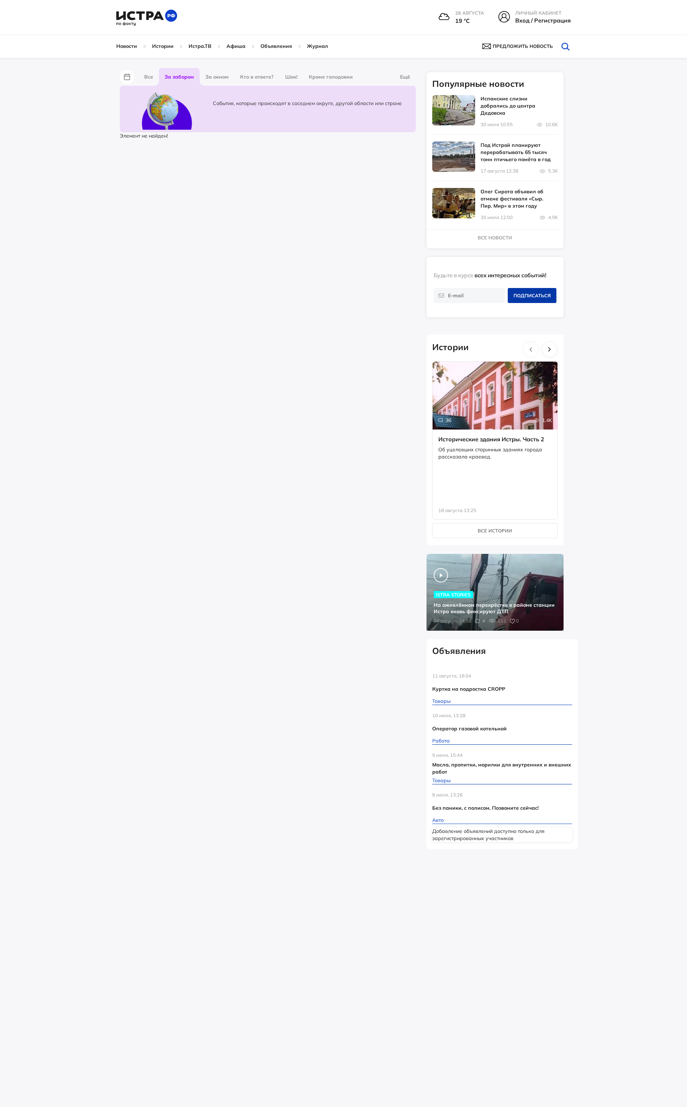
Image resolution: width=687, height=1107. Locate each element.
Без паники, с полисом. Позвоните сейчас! (485, 808)
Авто (438, 820)
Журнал (317, 46)
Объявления (276, 46)
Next (549, 349)
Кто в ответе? (257, 77)
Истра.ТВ (200, 46)
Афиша (235, 46)
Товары (441, 701)
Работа (441, 741)
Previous (531, 349)
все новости (495, 237)
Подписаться (532, 295)
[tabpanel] (495, 433)
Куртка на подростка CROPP (468, 689)
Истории (163, 46)
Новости (126, 46)
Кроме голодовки (331, 77)
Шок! (291, 77)
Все (148, 77)
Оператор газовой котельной (469, 728)
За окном (217, 77)
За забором (179, 77)
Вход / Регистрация (543, 20)
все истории (495, 530)
